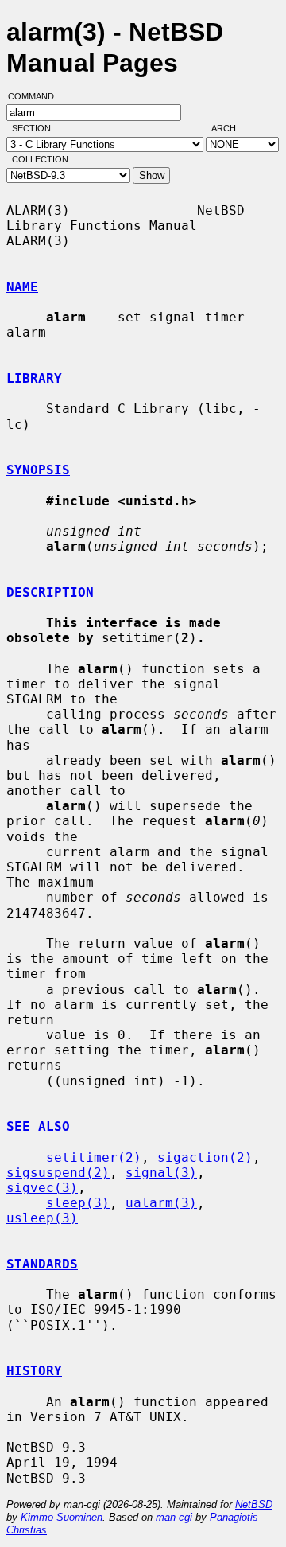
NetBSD (253, 1504)
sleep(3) (78, 1202)
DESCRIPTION (50, 592)
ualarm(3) (161, 1202)
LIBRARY (34, 378)
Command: (37, 96)
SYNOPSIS (38, 469)
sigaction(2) (205, 1157)
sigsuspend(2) (58, 1172)
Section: (36, 128)
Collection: (41, 159)
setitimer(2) (93, 1157)
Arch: (232, 128)
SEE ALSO (38, 1126)
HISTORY (34, 1370)
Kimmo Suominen (61, 1517)
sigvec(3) (42, 1187)
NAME (22, 286)
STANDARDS (42, 1264)
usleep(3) (42, 1218)
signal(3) (161, 1172)
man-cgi (174, 1517)
